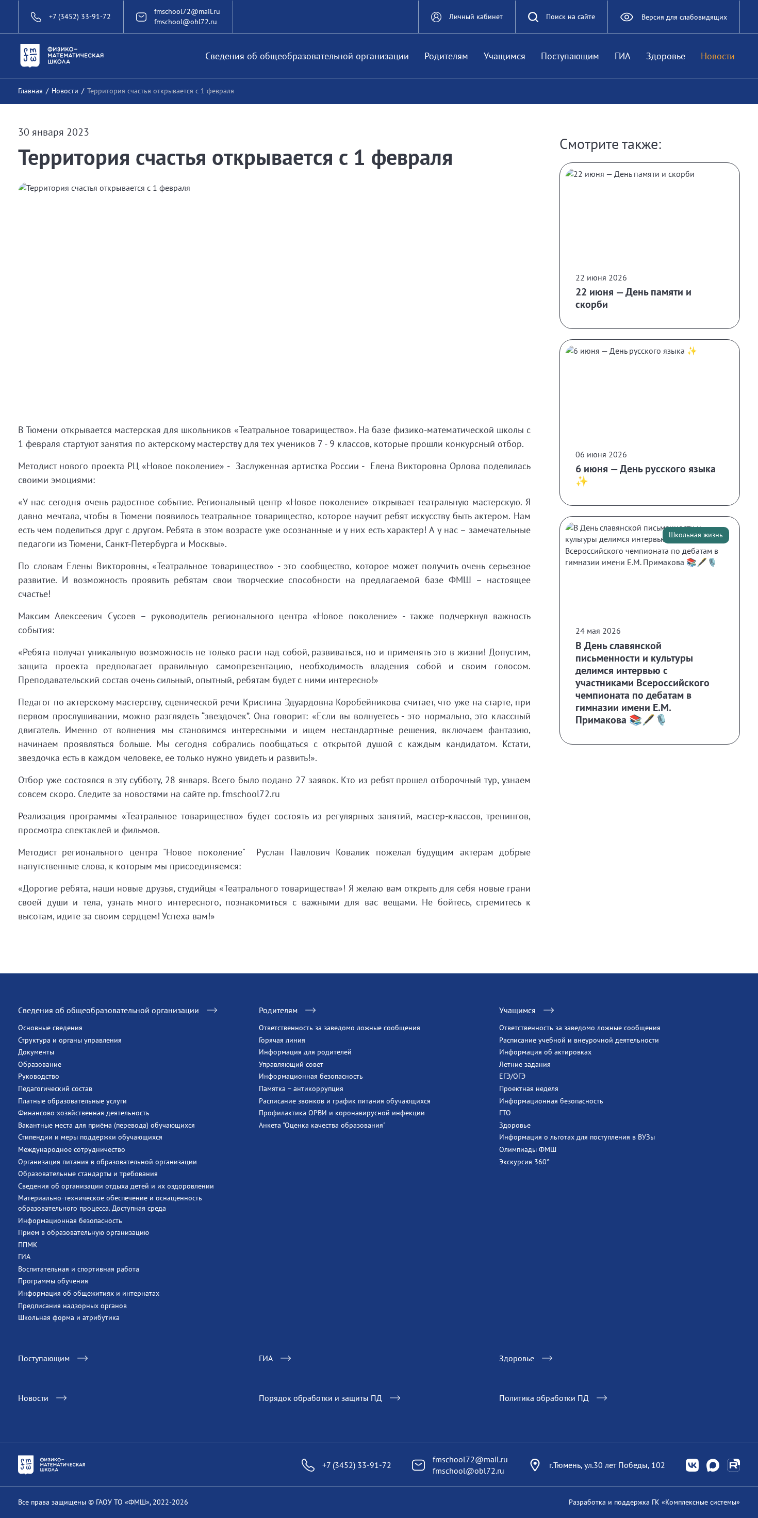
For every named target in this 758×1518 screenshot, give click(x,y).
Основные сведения (50, 1027)
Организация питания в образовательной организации (107, 1161)
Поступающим (570, 56)
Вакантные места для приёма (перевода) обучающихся (106, 1125)
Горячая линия (282, 1040)
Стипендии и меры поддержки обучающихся (90, 1137)
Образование (39, 1064)
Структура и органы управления (70, 1040)
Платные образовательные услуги (72, 1101)
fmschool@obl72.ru (185, 21)
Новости (718, 56)
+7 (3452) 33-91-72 (356, 1465)
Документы (36, 1052)
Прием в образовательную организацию (83, 1232)
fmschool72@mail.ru (187, 11)
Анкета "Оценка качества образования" (322, 1125)
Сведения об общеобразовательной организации (307, 56)
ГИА (623, 56)
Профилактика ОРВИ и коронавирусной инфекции (342, 1112)
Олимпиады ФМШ (527, 1149)
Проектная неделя (528, 1088)
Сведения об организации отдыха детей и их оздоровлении (116, 1186)
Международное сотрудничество (71, 1149)
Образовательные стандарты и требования (88, 1173)
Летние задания (525, 1064)
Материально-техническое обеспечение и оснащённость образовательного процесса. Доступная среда (110, 1203)
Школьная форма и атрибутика (69, 1317)
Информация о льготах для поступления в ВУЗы (577, 1137)
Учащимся (504, 56)
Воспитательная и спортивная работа (78, 1269)
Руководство (38, 1076)
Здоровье (665, 56)
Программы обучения (53, 1280)
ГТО (505, 1112)
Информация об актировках (545, 1052)
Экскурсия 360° (524, 1161)
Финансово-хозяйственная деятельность (84, 1112)
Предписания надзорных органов (72, 1305)
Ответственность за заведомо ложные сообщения (339, 1027)
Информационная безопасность (70, 1220)
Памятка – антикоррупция (301, 1088)
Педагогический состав (55, 1088)
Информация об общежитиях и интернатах (88, 1293)
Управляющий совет (291, 1064)
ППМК (28, 1244)
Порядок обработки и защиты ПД (320, 1398)
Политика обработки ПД (544, 1398)
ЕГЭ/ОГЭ (512, 1076)
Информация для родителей (305, 1052)
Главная (30, 90)
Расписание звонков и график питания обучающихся (345, 1101)
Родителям (446, 56)
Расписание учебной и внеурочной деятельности (579, 1040)
